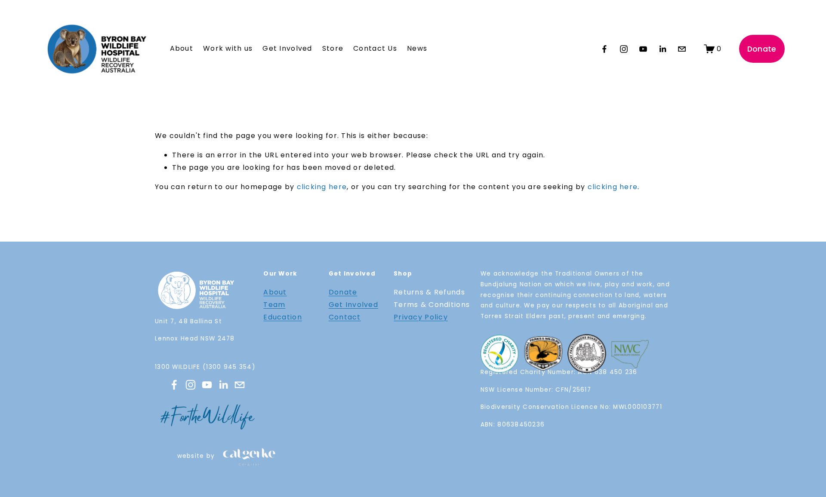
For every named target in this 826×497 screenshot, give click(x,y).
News (417, 48)
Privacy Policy (421, 317)
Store (332, 48)
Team (274, 305)
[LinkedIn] (662, 49)
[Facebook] (604, 49)
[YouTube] (643, 49)
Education (282, 317)
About (275, 292)
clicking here (322, 187)
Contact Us (375, 48)
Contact (345, 317)
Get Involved (353, 305)
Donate (762, 49)
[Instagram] (624, 49)
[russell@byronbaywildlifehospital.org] (682, 49)
